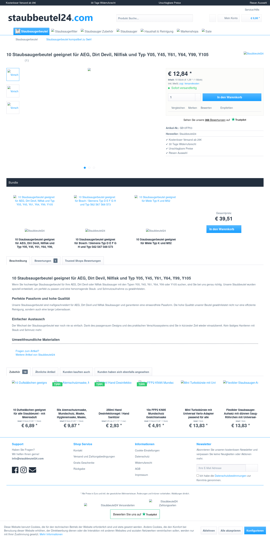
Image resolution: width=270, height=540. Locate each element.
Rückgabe (79, 468)
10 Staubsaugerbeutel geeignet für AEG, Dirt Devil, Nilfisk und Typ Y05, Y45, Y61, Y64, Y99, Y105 (35, 243)
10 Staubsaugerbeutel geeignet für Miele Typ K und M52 (156, 241)
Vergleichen (178, 108)
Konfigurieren (255, 530)
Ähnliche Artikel (45, 372)
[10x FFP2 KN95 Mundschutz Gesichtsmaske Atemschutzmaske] (156, 393)
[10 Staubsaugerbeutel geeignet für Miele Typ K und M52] (156, 211)
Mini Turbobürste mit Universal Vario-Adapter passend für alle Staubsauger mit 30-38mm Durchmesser (198, 413)
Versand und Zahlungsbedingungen (94, 456)
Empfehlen (226, 108)
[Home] (9, 31)
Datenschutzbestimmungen (230, 475)
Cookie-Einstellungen (147, 450)
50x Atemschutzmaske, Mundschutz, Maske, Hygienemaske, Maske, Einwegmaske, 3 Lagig (72, 413)
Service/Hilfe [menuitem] (252, 9)
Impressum (141, 475)
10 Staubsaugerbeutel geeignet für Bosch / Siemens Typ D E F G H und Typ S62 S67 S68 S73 (95, 243)
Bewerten (206, 108)
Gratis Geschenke (83, 462)
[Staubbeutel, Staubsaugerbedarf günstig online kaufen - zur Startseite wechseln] (50, 17)
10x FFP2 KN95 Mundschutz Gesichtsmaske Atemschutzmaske (156, 413)
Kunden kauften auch (76, 372)
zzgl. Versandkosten (189, 83)
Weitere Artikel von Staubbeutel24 (35, 354)
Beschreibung (18, 260)
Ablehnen (209, 530)
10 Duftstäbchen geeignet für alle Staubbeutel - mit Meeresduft (29, 413)
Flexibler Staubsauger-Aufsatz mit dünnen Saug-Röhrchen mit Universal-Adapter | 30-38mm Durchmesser (241, 413)
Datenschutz (142, 456)
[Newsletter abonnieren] (252, 468)
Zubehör (17, 372)
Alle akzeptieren (231, 530)
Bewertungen (45, 260)
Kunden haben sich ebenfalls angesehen (123, 372)
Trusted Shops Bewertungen (83, 260)
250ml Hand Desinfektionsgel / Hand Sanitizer (114, 413)
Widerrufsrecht (143, 462)
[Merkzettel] (212, 18)
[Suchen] (189, 18)
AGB (137, 468)
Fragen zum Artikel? (27, 351)
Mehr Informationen (51, 534)
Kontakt (77, 450)
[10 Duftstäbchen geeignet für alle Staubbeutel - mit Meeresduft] (29, 393)
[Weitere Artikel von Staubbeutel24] (254, 58)
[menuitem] (154, 18)
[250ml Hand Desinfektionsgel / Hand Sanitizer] (113, 393)
